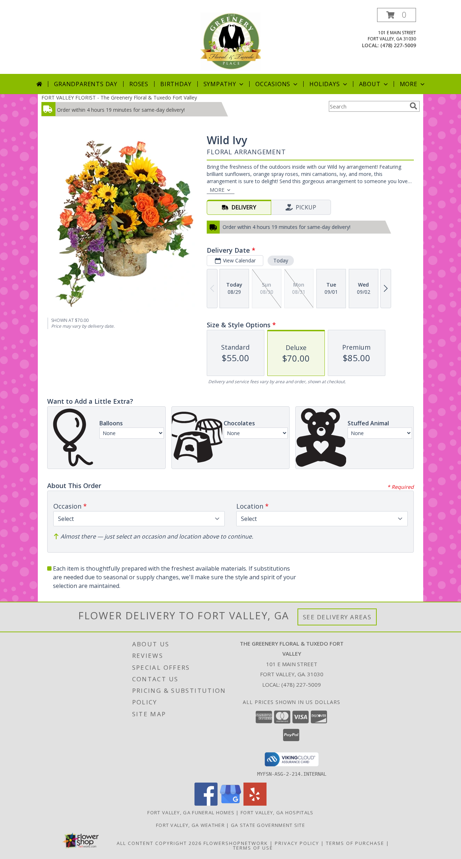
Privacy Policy (297, 843)
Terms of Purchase (355, 843)
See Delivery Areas (337, 617)
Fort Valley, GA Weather (190, 825)
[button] (396, 15)
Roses (138, 84)
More (408, 84)
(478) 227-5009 (398, 45)
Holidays (324, 84)
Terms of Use (253, 848)
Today (280, 260)
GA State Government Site (268, 825)
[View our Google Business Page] (230, 803)
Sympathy (219, 84)
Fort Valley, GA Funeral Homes (190, 812)
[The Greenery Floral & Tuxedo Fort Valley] (230, 40)
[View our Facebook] (206, 803)
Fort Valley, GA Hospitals (277, 812)
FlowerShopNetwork (235, 843)
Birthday (175, 84)
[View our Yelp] (255, 803)
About (370, 84)
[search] (413, 106)
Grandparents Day (85, 84)
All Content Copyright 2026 (159, 843)
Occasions (272, 84)
